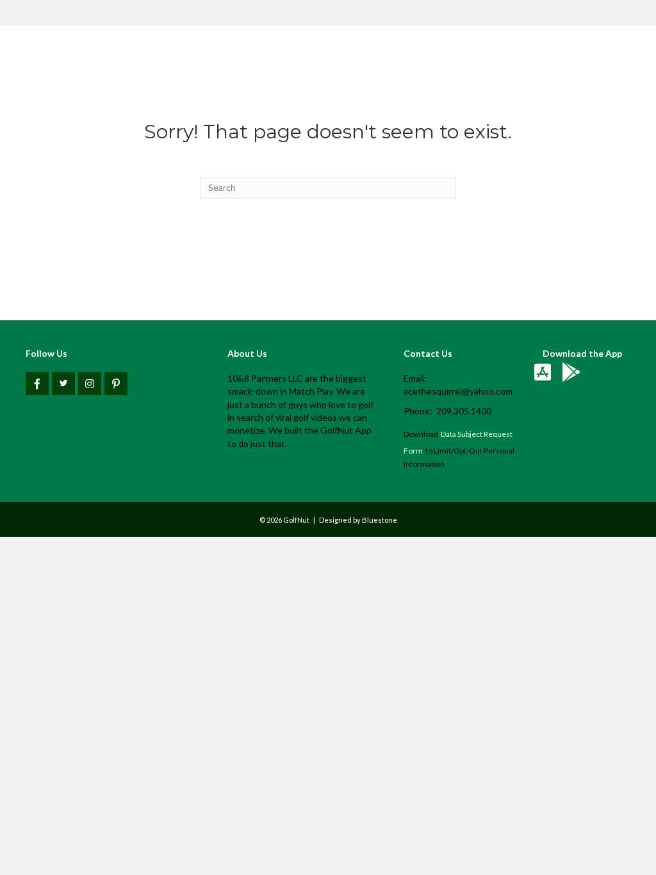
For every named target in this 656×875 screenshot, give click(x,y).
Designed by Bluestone (358, 520)
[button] (37, 383)
